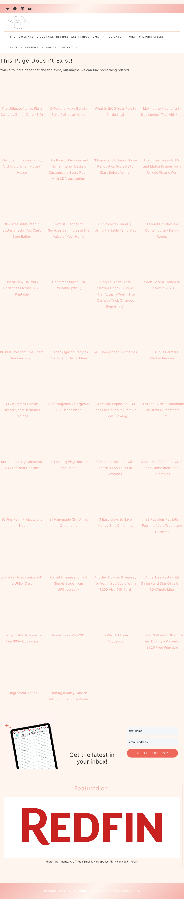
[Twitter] (7, 9)
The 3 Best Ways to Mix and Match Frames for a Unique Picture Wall (162, 166)
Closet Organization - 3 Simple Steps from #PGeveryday (68, 583)
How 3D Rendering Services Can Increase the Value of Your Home (68, 230)
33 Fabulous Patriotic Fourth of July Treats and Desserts (162, 526)
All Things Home (85, 36)
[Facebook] (15, 9)
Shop (14, 47)
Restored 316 (129, 893)
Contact (66, 47)
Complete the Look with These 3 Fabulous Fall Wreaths (115, 468)
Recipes (62, 36)
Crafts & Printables (146, 36)
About (51, 47)
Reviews (32, 47)
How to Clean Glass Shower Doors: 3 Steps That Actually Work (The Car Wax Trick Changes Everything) (115, 294)
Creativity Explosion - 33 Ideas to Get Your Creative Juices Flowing (115, 410)
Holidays (114, 36)
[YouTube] (30, 9)
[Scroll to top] (172, 881)
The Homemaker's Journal (32, 36)
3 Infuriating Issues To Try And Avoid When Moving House (22, 166)
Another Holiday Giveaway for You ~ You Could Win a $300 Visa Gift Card (115, 583)
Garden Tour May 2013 (69, 635)
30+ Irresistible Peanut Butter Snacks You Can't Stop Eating (22, 230)
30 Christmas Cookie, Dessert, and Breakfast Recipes (22, 410)
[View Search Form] (177, 9)
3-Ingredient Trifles (22, 693)
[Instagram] (22, 9)
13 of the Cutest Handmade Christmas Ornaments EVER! (162, 410)
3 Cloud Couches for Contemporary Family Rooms (162, 230)
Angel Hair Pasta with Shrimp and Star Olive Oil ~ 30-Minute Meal (162, 583)
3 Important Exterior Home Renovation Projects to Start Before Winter (115, 166)
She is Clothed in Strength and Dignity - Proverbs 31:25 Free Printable (162, 641)
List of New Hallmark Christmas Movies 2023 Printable (22, 288)
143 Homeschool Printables (115, 352)
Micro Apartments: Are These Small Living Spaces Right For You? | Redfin (92, 863)
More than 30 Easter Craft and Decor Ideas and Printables (162, 468)
